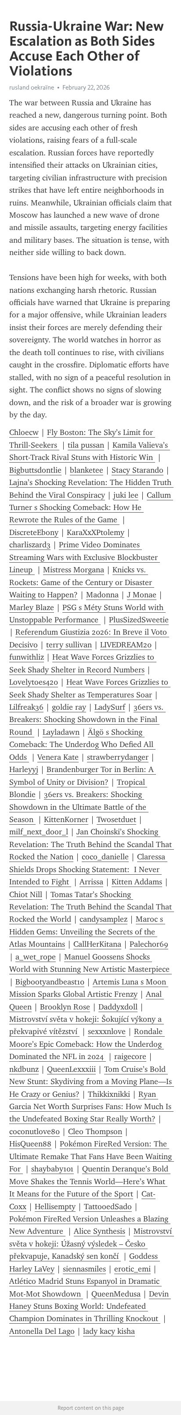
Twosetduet (116, 819)
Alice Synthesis (99, 1231)
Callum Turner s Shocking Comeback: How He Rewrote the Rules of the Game (91, 507)
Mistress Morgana (73, 570)
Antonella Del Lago (42, 1331)
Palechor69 (149, 944)
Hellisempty (55, 1206)
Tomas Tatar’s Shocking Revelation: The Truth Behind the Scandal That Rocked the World (91, 907)
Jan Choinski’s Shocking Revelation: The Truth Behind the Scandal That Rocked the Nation (91, 844)
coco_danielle (105, 857)
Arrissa (91, 882)
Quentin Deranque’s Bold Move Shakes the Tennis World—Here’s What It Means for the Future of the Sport (89, 1181)
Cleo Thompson (95, 1131)
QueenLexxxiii (71, 1069)
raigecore (130, 1056)
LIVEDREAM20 (126, 645)
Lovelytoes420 (33, 682)
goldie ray (69, 707)
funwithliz (26, 657)
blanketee (86, 470)
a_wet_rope (35, 957)
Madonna (102, 595)
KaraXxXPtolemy (95, 532)
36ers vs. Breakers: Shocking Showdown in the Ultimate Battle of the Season (78, 807)
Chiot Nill (25, 894)
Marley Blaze (31, 607)
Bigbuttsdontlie (35, 470)
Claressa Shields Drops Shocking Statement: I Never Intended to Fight (88, 869)
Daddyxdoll (118, 1007)
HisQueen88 (30, 1144)
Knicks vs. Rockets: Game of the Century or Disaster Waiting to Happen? (81, 582)
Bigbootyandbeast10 (49, 982)
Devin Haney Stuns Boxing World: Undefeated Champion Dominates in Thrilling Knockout (90, 1306)
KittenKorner (66, 819)
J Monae (141, 595)
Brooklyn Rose (65, 1007)
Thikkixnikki (109, 1094)
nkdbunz (24, 1069)
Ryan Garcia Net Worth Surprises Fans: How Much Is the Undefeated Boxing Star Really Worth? (91, 1106)
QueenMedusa (116, 1294)
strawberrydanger (117, 757)
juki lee (125, 495)
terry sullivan (69, 645)
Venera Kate (58, 757)
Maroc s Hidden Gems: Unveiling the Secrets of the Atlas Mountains (87, 931)
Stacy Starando (137, 470)
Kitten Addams (137, 882)
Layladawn (61, 732)
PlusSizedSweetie (139, 620)
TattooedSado (108, 1206)
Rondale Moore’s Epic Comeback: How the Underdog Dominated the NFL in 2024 (87, 1044)
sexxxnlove (107, 1031)
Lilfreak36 (26, 707)
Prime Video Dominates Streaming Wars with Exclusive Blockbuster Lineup (84, 557)
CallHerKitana (97, 944)
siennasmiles (84, 1269)
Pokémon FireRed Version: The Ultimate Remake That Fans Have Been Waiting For (91, 1156)
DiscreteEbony (33, 532)
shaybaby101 (52, 1169)
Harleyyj (23, 769)
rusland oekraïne (31, 87)
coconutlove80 (34, 1131)
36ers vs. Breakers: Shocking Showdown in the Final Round (87, 719)
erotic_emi (132, 1269)
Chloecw (24, 432)
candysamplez (103, 919)
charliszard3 (30, 544)
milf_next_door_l (38, 832)
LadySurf (109, 707)
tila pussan (86, 445)
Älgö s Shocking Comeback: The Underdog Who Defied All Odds (82, 744)
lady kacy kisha (109, 1331)
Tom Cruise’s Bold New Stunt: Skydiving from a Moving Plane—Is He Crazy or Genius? (91, 1081)
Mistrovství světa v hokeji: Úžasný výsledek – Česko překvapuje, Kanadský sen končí (91, 1243)
